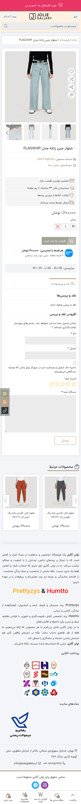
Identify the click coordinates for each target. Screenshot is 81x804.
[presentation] (7, 133)
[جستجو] (6, 26)
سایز (73, 219)
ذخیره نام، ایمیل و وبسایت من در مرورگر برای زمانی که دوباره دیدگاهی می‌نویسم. (42, 369)
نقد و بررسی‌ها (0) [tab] (60, 284)
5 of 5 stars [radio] (51, 384)
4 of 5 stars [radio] (57, 384)
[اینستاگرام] (4, 393)
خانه (74, 40)
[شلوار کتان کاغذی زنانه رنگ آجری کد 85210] (21, 492)
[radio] (73, 226)
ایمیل (71, 348)
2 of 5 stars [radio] (68, 384)
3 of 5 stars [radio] (62, 384)
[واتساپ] (4, 402)
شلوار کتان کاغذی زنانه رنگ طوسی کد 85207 (60, 515)
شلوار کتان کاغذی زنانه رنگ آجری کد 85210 (21, 515)
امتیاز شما (70, 379)
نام (73, 333)
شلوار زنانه (53, 165)
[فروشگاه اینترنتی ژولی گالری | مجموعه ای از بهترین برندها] (40, 16)
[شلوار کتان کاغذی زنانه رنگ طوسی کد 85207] (61, 492)
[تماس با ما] (4, 410)
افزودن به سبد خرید (55, 241)
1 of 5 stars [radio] (73, 384)
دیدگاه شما (68, 392)
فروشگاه (64, 40)
